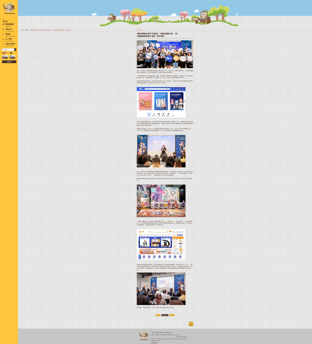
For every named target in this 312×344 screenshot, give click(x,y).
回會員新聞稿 (165, 315)
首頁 (22, 30)
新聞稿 (26, 30)
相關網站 (9, 62)
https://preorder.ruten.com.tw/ (165, 307)
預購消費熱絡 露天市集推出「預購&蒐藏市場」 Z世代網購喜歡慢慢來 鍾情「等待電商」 (50, 30)
